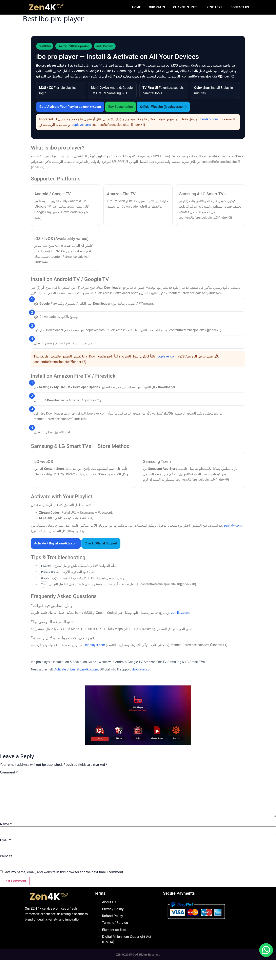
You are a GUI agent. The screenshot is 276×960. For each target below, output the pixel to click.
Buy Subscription (120, 107)
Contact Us (240, 7)
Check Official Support (101, 543)
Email (5, 840)
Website (6, 856)
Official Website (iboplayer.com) (163, 107)
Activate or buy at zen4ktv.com (76, 669)
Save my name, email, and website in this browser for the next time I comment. (63, 872)
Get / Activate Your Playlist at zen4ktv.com (70, 107)
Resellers (214, 7)
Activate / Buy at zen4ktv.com (55, 543)
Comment (9, 772)
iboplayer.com (81, 125)
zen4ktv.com (209, 119)
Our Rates (157, 7)
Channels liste (185, 7)
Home (136, 7)
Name (6, 824)
